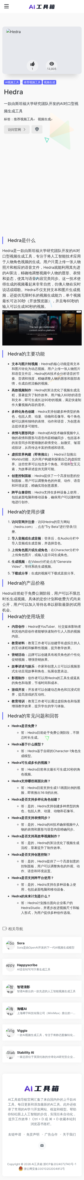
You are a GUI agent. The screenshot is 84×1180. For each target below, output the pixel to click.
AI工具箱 (37, 1164)
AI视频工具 (12, 82)
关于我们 (69, 1134)
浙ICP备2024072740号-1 (59, 1164)
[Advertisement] (42, 183)
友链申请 (14, 1134)
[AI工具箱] (42, 6)
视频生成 (49, 82)
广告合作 (51, 1134)
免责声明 (32, 1134)
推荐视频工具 (32, 82)
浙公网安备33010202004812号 (44, 1168)
